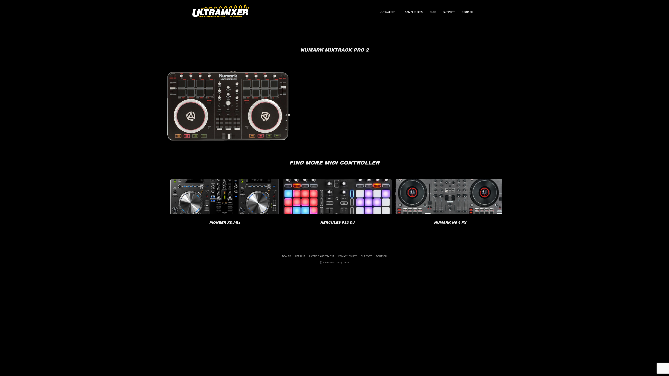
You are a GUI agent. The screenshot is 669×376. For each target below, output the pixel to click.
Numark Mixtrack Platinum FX (447, 206)
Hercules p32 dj (221, 206)
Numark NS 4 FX (334, 206)
